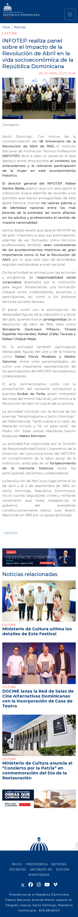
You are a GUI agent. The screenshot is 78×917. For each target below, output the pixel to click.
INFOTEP (10, 533)
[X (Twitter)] (23, 884)
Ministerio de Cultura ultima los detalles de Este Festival (37, 631)
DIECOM (62, 869)
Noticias (20, 27)
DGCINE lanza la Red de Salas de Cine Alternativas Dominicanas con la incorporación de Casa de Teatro (38, 698)
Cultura (10, 33)
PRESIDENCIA (37, 864)
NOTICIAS (58, 864)
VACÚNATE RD (41, 869)
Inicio (6, 27)
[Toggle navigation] (70, 14)
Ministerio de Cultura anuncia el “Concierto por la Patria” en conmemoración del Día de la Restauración (37, 770)
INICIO (17, 864)
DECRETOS (17, 869)
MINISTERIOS (39, 875)
